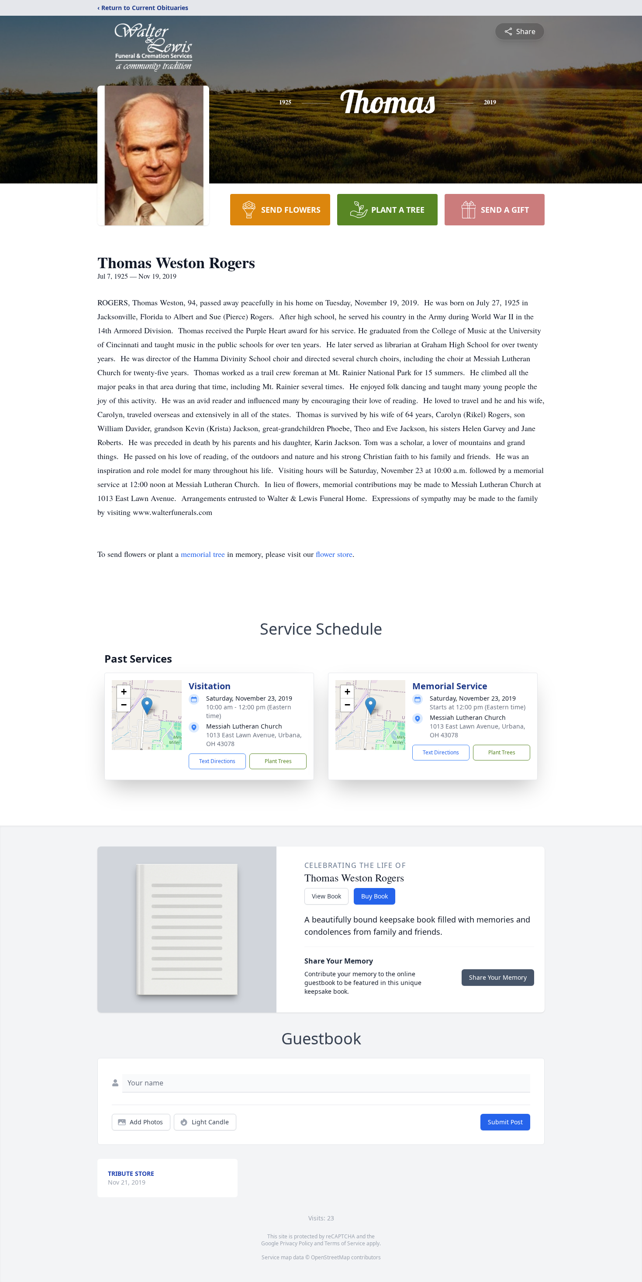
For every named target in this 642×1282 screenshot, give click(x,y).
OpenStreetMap (330, 1257)
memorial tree (203, 554)
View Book (326, 896)
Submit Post (505, 1122)
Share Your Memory (498, 977)
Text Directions (217, 761)
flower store (334, 554)
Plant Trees (278, 761)
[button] (147, 706)
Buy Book (374, 896)
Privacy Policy (296, 1243)
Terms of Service (344, 1243)
